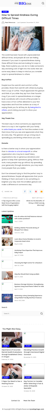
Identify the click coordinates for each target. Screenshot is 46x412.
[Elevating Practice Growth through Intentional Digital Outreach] (34, 340)
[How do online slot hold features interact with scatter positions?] (7, 219)
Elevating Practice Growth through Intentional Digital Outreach (34, 352)
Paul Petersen (10, 22)
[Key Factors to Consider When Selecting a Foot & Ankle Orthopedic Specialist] (34, 371)
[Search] (43, 3)
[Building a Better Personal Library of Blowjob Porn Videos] (7, 230)
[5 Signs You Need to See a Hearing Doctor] (12, 371)
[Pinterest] (36, 191)
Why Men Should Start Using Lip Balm (27, 274)
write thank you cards (12, 129)
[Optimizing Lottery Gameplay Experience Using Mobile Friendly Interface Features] (7, 298)
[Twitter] (30, 191)
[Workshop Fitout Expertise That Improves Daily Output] (7, 253)
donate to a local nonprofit (19, 151)
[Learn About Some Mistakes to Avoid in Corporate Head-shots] (7, 241)
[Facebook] (25, 191)
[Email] (41, 191)
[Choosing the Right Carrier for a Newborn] (7, 264)
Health (5, 11)
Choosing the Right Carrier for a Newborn (28, 263)
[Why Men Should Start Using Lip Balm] (7, 275)
